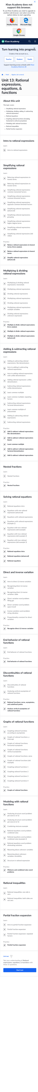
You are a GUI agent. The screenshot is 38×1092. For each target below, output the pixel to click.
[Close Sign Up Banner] (34, 48)
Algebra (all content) (17, 74)
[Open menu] (35, 41)
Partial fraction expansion (17, 915)
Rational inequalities (14, 883)
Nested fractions (12, 467)
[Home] (2, 75)
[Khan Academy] (9, 41)
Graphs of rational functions (18, 722)
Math (7, 74)
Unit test (6, 956)
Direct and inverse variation (18, 572)
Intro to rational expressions (18, 141)
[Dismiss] (34, 1)
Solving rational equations (17, 497)
